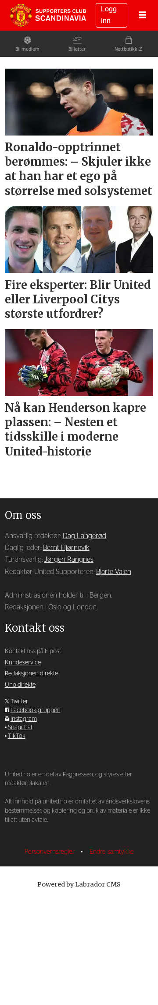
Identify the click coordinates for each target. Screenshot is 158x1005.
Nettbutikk (126, 49)
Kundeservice (23, 663)
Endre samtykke (112, 852)
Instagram (24, 719)
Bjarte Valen (113, 571)
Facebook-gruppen (36, 710)
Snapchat (20, 727)
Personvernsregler (50, 852)
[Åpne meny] (142, 15)
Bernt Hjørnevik (66, 547)
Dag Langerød (84, 535)
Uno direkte (20, 685)
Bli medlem (27, 49)
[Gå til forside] (48, 15)
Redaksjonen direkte (31, 674)
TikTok (16, 736)
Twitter (19, 702)
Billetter (77, 49)
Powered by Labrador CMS (79, 884)
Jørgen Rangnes (68, 559)
